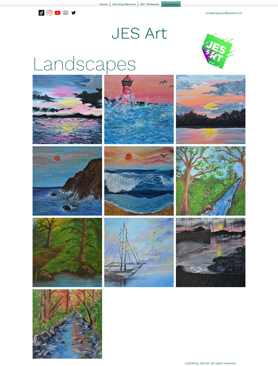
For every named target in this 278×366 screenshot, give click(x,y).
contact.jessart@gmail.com (223, 13)
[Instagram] (49, 13)
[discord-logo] (65, 13)
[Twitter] (73, 13)
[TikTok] (41, 13)
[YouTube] (57, 13)
